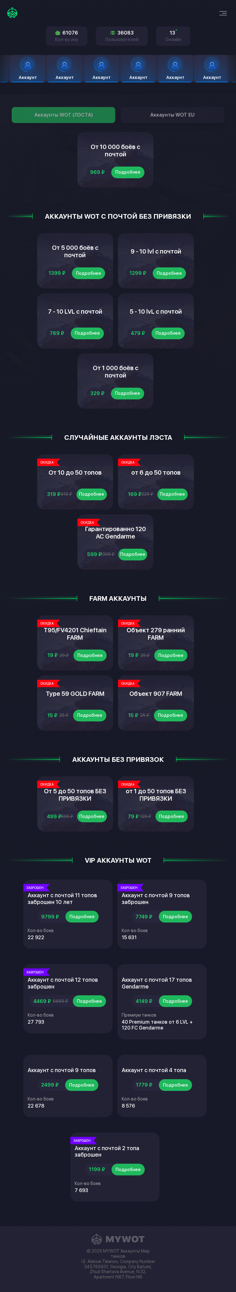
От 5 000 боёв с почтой (75, 251)
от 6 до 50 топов (156, 472)
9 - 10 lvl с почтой (156, 251)
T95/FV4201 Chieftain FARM (75, 633)
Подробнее (127, 172)
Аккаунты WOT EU (172, 115)
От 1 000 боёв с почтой (115, 371)
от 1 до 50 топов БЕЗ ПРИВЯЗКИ (156, 794)
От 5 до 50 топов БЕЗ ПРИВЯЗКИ (75, 794)
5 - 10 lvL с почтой (156, 311)
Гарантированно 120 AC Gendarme (115, 532)
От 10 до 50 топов (75, 472)
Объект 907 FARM (155, 693)
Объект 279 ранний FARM (156, 633)
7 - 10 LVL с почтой (75, 311)
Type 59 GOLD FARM (75, 693)
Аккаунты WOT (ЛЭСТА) (63, 115)
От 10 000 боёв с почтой (115, 150)
